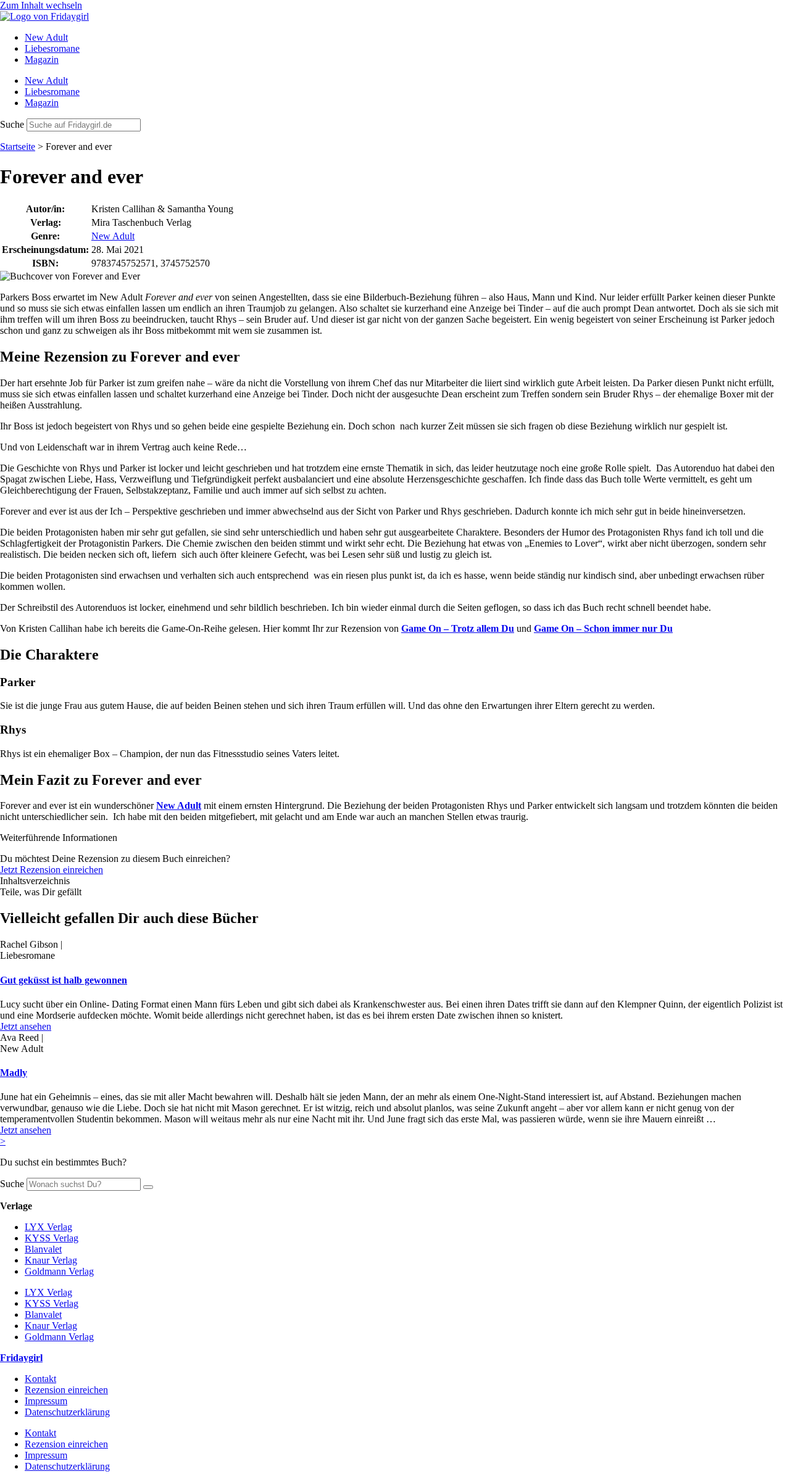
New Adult (46, 37)
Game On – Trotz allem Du (457, 628)
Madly (13, 1072)
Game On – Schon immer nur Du (603, 628)
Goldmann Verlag (59, 1271)
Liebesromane (52, 48)
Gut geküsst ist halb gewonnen (63, 980)
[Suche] (148, 1187)
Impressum (46, 1401)
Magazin (42, 59)
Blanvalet (43, 1249)
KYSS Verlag (51, 1238)
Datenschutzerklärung (67, 1412)
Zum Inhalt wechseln (41, 5)
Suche (12, 124)
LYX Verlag (48, 1227)
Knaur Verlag (51, 1260)
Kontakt (40, 1378)
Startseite (17, 146)
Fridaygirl (21, 1357)
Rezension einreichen (66, 1390)
